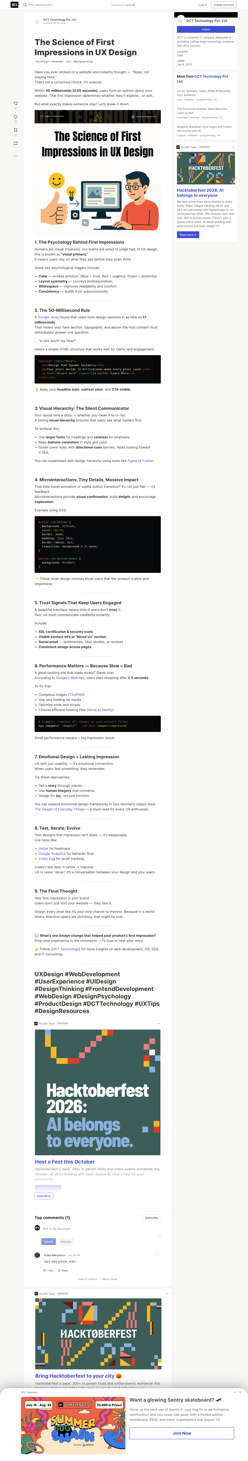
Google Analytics (52, 854)
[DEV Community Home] (14, 4)
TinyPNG (76, 695)
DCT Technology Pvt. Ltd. (60, 19)
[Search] (25, 5)
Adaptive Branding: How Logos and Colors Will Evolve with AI (204, 131)
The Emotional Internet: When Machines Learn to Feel (201, 113)
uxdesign (42, 61)
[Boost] (15, 143)
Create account (224, 4)
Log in (203, 4)
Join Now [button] (182, 1433)
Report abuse (109, 1279)
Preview (66, 1241)
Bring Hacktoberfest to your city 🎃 (78, 1376)
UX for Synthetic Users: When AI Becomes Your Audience (203, 95)
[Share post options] (15, 155)
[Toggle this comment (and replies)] (38, 1261)
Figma (132, 461)
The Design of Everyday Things (60, 809)
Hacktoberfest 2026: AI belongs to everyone (200, 193)
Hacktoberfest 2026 (190, 213)
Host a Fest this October (65, 1162)
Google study (48, 317)
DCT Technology (65, 949)
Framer (147, 461)
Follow (206, 29)
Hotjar (43, 848)
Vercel (92, 710)
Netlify (107, 710)
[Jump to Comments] (15, 118)
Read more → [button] (188, 234)
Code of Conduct (87, 1279)
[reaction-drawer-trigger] (15, 105)
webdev (58, 61)
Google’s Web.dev (70, 678)
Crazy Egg (47, 859)
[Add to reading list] (15, 132)
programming (83, 61)
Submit (48, 1241)
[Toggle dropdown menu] (158, 1023)
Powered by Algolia (122, 5)
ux (68, 61)
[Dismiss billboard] (240, 1392)
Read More (44, 1196)
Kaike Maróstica (54, 1255)
